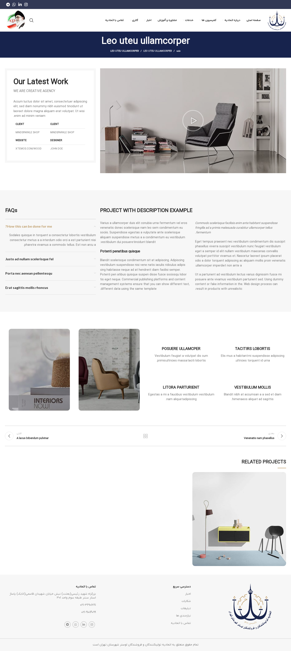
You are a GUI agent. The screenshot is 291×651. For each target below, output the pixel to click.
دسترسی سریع (182, 587)
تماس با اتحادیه (181, 623)
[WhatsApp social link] (14, 4)
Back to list (145, 436)
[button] (193, 120)
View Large (195, 475)
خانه (178, 51)
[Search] (31, 20)
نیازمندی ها (183, 616)
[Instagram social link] (26, 4)
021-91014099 (88, 612)
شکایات (186, 601)
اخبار (188, 594)
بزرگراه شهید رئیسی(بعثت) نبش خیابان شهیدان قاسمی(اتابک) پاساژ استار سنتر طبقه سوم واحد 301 (53, 596)
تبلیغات (186, 608)
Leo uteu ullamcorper (157, 51)
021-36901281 (88, 605)
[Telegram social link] (8, 4)
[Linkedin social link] (20, 4)
